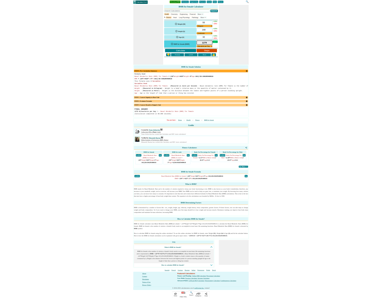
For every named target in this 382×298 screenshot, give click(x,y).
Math (214, 2)
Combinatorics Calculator (228, 280)
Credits (191, 125)
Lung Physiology (184, 17)
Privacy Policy (146, 285)
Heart (175, 17)
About (144, 273)
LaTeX (191, 55)
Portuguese (200, 270)
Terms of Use (146, 282)
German (180, 270)
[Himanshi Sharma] (137, 141)
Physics (220, 2)
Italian (193, 270)
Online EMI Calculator (199, 276)
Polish (208, 270)
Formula (177, 55)
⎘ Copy (215, 42)
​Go (246, 176)
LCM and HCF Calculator (196, 280)
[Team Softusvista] (137, 133)
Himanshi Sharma (155, 138)
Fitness (168, 17)
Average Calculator (204, 278)
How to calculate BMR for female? (172, 265)
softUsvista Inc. (199, 288)
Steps (207, 50)
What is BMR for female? (172, 247)
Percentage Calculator (213, 276)
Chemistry (185, 2)
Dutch (214, 270)
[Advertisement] (148, 35)
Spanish (167, 270)
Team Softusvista (154, 130)
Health (209, 2)
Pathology (195, 17)
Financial (202, 2)
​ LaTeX (138, 155)
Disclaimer (145, 279)
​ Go (160, 155)
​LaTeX (137, 176)
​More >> (200, 14)
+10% (215, 21)
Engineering (194, 2)
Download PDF (175, 2)
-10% (215, 23)
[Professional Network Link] (161, 130)
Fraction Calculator (191, 278)
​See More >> (243, 166)
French (174, 270)
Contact (144, 276)
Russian (187, 270)
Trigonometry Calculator (212, 280)
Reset (204, 55)
